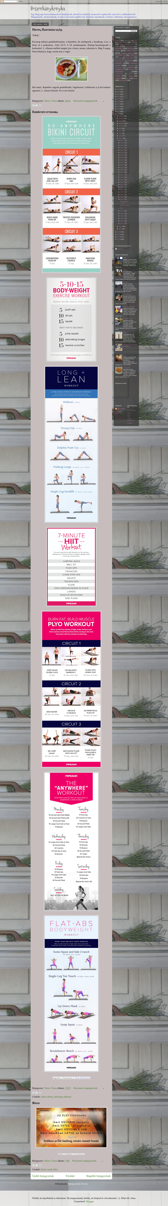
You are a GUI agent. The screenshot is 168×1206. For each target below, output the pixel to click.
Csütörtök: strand (127, 318)
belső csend (46, 1169)
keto (130, 60)
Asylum (117, 40)
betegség (134, 42)
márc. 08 (122, 197)
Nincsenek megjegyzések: (85, 101)
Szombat (125, 282)
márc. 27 (122, 150)
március (121, 138)
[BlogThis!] (35, 106)
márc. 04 (122, 216)
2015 (118, 232)
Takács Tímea (121, 408)
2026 (118, 89)
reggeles (130, 76)
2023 (118, 96)
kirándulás (131, 65)
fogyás (121, 57)
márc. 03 (122, 218)
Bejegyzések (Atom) (78, 1184)
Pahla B (129, 40)
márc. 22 (122, 162)
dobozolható (119, 48)
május (120, 133)
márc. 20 (122, 167)
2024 (118, 94)
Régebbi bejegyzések (98, 1175)
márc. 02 (122, 221)
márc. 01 (122, 223)
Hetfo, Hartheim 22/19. (47, 29)
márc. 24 (122, 157)
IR (124, 40)
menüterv (131, 69)
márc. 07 (122, 199)
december (121, 116)
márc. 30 (122, 142)
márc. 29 (122, 145)
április (120, 135)
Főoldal (70, 1175)
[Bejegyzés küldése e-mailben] (102, 101)
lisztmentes (129, 67)
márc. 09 (122, 194)
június (120, 130)
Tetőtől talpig (126, 367)
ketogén (118, 63)
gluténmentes (129, 57)
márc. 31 (122, 140)
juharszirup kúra (119, 61)
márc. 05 (122, 213)
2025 (118, 91)
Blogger (90, 1201)
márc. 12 (122, 187)
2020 (118, 104)
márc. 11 (122, 189)
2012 (118, 239)
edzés (117, 50)
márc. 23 (122, 160)
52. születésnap (127, 294)
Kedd (124, 257)
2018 (118, 109)
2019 (118, 106)
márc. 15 (122, 179)
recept (117, 76)
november (121, 118)
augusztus (121, 126)
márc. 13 (122, 184)
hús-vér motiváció (130, 58)
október (121, 121)
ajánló (135, 40)
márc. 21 (122, 165)
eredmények (133, 55)
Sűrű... (125, 355)
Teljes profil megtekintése (118, 412)
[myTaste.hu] (119, 249)
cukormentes (129, 46)
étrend (135, 78)
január (120, 229)
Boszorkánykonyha (48, 8)
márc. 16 (122, 177)
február (121, 226)
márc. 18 (122, 172)
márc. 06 (122, 211)
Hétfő (124, 332)
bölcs (55, 1169)
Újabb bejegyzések (43, 1175)
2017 (118, 111)
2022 (118, 99)
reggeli (118, 78)
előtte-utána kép (120, 55)
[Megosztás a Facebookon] (39, 106)
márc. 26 (122, 152)
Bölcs (36, 1103)
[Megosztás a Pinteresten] (40, 106)
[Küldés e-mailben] (33, 106)
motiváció (119, 71)
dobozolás (130, 48)
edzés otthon (47, 1096)
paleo (130, 73)
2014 (118, 234)
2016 (118, 114)
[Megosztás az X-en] (37, 106)
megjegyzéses (119, 69)
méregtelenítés (119, 73)
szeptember (122, 123)
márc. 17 (122, 174)
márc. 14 (122, 182)
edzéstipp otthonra (62, 1096)
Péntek (125, 270)
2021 (118, 101)
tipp (128, 78)
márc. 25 (122, 155)
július (120, 128)
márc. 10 (122, 192)
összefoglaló (123, 80)
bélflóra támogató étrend (127, 44)
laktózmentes (118, 67)
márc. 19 (122, 170)
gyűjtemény (118, 58)
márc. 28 (122, 147)
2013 (118, 237)
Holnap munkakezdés (129, 306)
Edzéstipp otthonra (45, 112)
